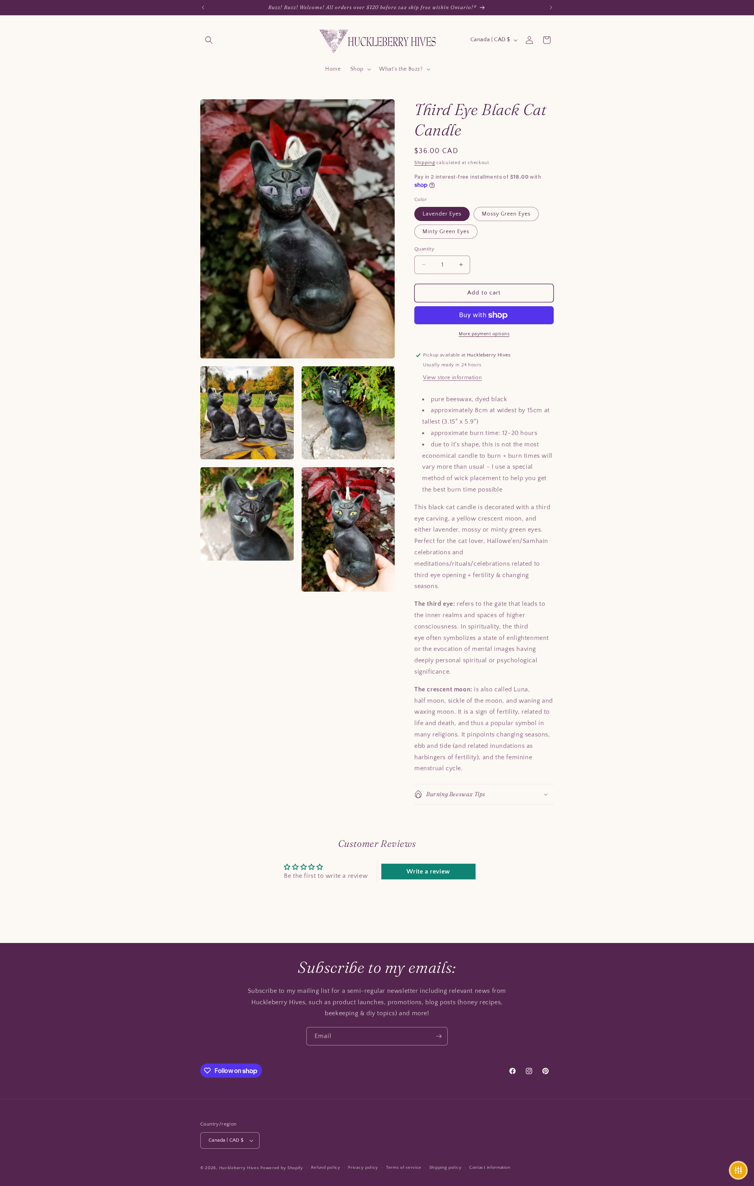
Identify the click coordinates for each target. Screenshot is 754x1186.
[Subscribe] (438, 1036)
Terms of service (403, 1167)
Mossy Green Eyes (506, 214)
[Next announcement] (551, 7)
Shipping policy (445, 1167)
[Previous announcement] (203, 7)
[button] (209, 40)
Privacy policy (363, 1167)
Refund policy (325, 1167)
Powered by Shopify (281, 1168)
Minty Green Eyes (446, 231)
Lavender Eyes (442, 214)
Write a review (428, 871)
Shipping (424, 162)
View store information (452, 378)
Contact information (489, 1167)
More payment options (484, 333)
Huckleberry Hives (239, 1168)
